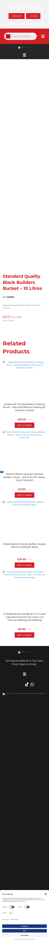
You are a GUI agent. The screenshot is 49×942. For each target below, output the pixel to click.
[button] (24, 398)
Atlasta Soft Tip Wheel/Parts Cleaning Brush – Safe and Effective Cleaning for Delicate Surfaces (24, 407)
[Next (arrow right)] (2, 472)
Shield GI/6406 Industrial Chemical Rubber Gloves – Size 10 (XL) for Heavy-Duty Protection (24, 477)
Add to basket (24, 425)
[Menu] (42, 36)
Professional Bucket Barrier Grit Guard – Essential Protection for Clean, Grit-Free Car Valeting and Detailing (24, 617)
